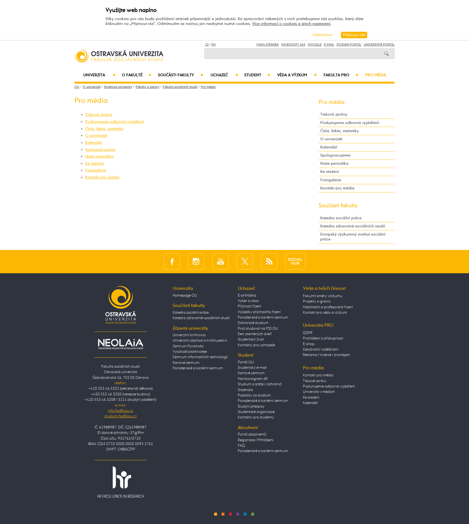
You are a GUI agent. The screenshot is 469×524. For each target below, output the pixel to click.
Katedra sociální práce (341, 218)
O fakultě (136, 75)
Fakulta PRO (341, 75)
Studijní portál (349, 44)
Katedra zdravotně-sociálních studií (352, 226)
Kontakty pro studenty (256, 417)
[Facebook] (172, 261)
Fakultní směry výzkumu (322, 296)
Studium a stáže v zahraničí (260, 384)
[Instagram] (196, 261)
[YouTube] (220, 261)
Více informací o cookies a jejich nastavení (291, 24)
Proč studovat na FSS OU (258, 329)
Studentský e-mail (252, 368)
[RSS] (269, 261)
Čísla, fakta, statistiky (104, 129)
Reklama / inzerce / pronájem (326, 355)
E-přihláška (247, 295)
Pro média (375, 75)
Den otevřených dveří (255, 334)
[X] (244, 261)
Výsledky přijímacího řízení (259, 312)
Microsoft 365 (293, 44)
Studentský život (251, 339)
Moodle (315, 44)
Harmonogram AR (253, 379)
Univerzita (99, 75)
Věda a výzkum (297, 75)
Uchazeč (224, 75)
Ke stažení (94, 163)
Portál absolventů (252, 434)
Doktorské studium (253, 323)
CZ (207, 44)
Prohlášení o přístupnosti (323, 338)
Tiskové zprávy (98, 115)
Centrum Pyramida (188, 346)
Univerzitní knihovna (189, 335)
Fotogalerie (95, 170)
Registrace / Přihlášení (255, 440)
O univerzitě (91, 87)
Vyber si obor (248, 301)
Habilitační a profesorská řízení (328, 307)
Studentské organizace (256, 412)
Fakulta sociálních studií (180, 87)
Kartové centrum (186, 363)
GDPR (307, 333)
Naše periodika (99, 156)
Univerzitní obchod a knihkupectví (200, 340)
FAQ (241, 445)
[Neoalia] (120, 344)
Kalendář (93, 143)
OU (76, 87)
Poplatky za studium (254, 395)
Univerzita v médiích (319, 392)
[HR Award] (120, 482)
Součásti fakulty (180, 75)
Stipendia (245, 390)
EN (213, 44)
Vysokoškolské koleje (190, 352)
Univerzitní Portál (379, 44)
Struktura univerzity (118, 87)
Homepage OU (185, 295)
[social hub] (295, 261)
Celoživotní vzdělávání (320, 349)
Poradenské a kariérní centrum (198, 368)
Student (257, 75)
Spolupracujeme (100, 150)
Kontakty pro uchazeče (256, 345)
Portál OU (246, 362)
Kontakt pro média (102, 177)
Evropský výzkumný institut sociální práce (352, 236)
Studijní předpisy (251, 406)
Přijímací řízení (249, 306)
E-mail (329, 44)
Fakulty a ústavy (147, 87)
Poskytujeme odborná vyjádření (114, 122)
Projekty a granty (317, 301)
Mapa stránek (267, 44)
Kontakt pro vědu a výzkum (325, 313)
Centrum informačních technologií (200, 357)
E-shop (308, 344)
